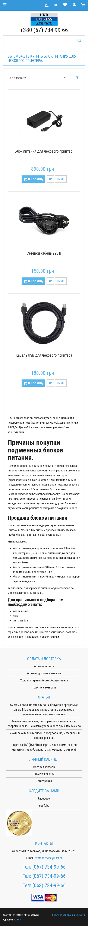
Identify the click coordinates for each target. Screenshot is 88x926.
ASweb (17, 919)
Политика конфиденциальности (68, 915)
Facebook (44, 798)
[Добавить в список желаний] (50, 179)
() (63, 179)
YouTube (44, 805)
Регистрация (44, 781)
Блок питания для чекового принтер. (44, 151)
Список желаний (44, 774)
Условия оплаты (44, 666)
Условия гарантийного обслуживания (44, 680)
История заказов (44, 767)
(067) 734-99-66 (49, 867)
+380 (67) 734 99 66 (44, 30)
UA (56, 5)
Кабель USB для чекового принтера (44, 355)
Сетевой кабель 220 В (44, 253)
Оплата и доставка (44, 658)
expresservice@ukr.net (48, 858)
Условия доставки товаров (44, 673)
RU (46, 5)
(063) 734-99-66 (49, 885)
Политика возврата (44, 687)
